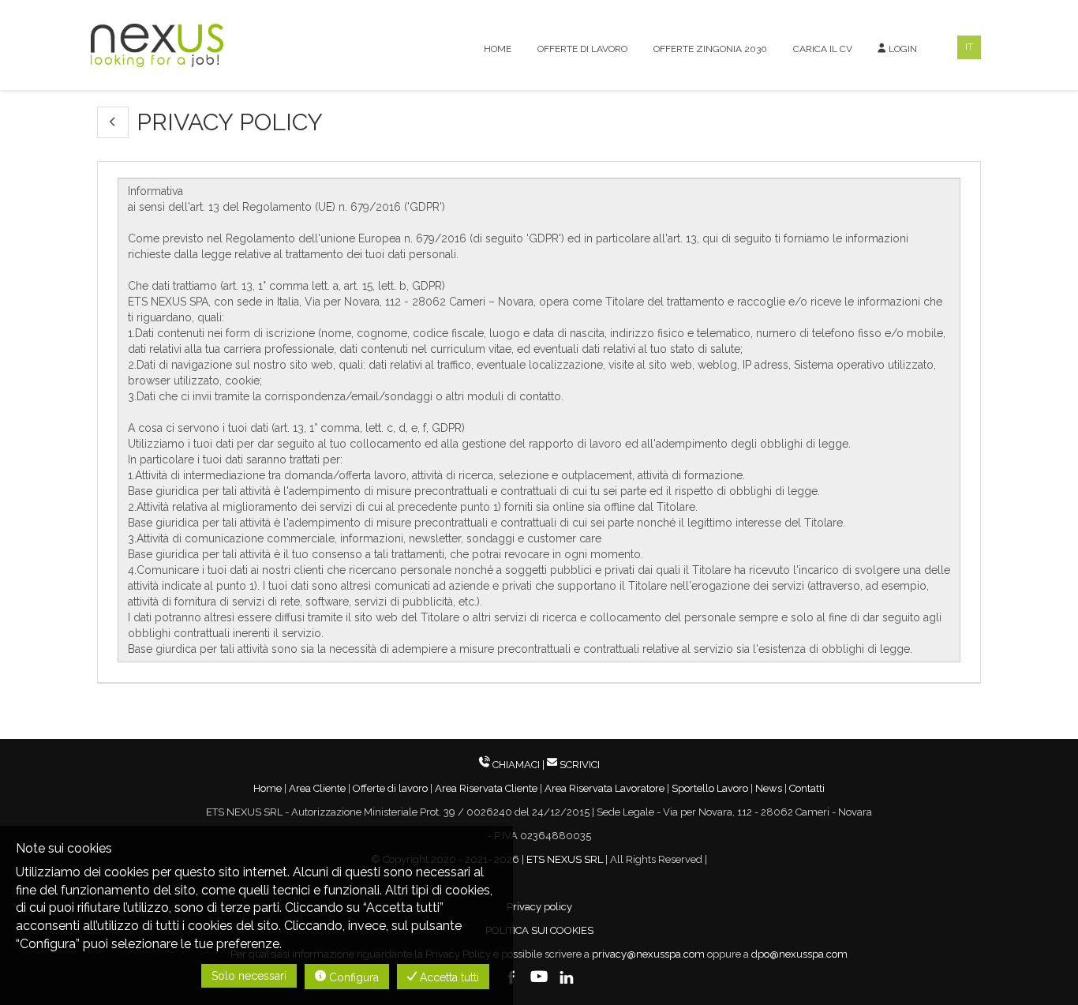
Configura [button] (352, 977)
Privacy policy (539, 907)
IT (969, 47)
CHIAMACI (516, 765)
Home (497, 48)
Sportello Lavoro (710, 788)
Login (901, 48)
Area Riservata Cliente (486, 788)
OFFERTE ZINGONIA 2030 (710, 48)
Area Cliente (317, 788)
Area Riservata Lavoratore (604, 788)
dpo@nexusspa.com (799, 954)
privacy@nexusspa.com (648, 954)
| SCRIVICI (571, 765)
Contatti (807, 788)
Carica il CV (822, 48)
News (768, 788)
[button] (113, 122)
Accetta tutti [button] (448, 977)
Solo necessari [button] (248, 975)
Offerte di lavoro (582, 48)
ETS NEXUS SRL (564, 859)
